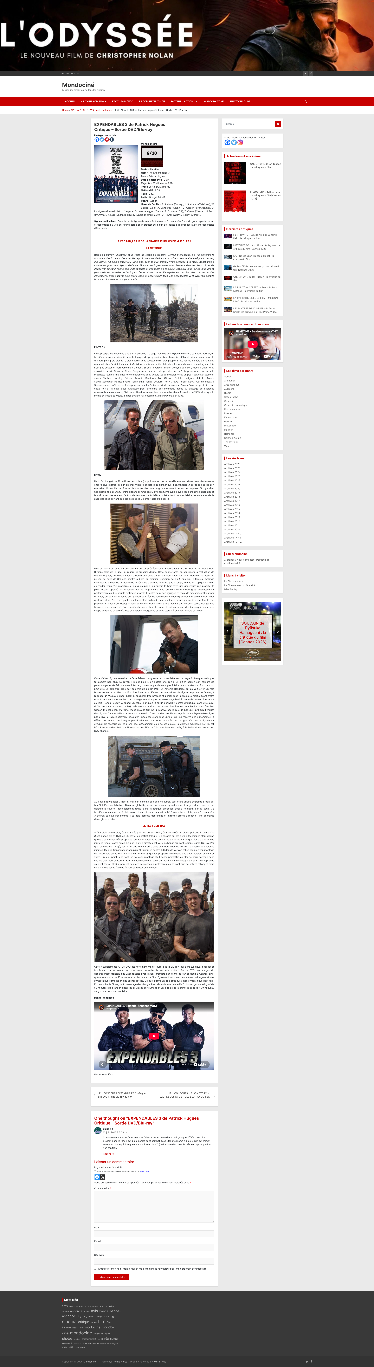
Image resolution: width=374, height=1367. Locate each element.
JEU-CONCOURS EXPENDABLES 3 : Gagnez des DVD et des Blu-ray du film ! (122, 1095)
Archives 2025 (232, 468)
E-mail (97, 1241)
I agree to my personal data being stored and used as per (123, 1171)
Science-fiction (232, 437)
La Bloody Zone (213, 101)
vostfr (82, 1347)
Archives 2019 (232, 492)
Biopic (227, 392)
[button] (242, 657)
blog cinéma (89, 1316)
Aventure (229, 388)
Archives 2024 (232, 472)
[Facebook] (97, 139)
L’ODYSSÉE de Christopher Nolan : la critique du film (252, 632)
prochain (77, 1339)
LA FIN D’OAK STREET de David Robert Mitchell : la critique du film (264, 195)
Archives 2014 (232, 513)
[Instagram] (240, 142)
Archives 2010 (232, 529)
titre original (112, 1343)
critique (84, 1322)
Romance (229, 433)
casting (109, 1316)
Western (228, 446)
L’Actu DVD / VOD (122, 101)
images (75, 1328)
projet (100, 1339)
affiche (65, 1311)
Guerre (228, 421)
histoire (66, 1327)
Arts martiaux (231, 384)
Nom (96, 1227)
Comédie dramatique (235, 405)
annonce (76, 1311)
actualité (109, 1306)
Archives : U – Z (233, 541)
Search (278, 124)
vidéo (71, 1347)
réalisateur (111, 1338)
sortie (103, 1343)
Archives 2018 (232, 496)
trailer (64, 1347)
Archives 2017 (232, 500)
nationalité (98, 1334)
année (87, 1311)
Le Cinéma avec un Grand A (239, 585)
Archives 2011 (231, 525)
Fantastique (230, 417)
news (107, 1333)
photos (67, 1338)
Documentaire (232, 409)
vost (77, 1347)
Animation (229, 380)
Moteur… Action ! (182, 101)
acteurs (79, 1306)
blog (79, 1316)
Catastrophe (231, 396)
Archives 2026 (232, 464)
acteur (72, 1306)
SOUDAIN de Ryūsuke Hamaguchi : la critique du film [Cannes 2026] (264, 167)
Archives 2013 (232, 517)
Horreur (228, 429)
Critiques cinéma (92, 101)
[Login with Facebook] (97, 1177)
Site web (99, 1254)
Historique (230, 425)
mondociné (81, 1332)
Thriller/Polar (231, 441)
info (81, 1328)
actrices (95, 1307)
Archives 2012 (232, 521)
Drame (228, 413)
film (101, 1321)
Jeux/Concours (240, 101)
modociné (92, 1327)
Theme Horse (119, 1361)
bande (103, 1311)
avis (94, 1311)
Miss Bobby (230, 589)
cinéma (69, 1321)
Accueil (70, 101)
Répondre (108, 1153)
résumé (67, 1343)
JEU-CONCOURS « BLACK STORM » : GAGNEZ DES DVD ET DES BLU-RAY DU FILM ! (185, 1097)
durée (94, 1322)
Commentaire (102, 1188)
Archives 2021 (232, 484)
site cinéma (93, 1343)
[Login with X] (102, 1177)
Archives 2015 (232, 509)
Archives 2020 (232, 488)
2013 (65, 1306)
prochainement (89, 1339)
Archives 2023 (232, 476)
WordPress (160, 1361)
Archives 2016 (232, 504)
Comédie (229, 401)
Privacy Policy (145, 1171)
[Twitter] (101, 139)
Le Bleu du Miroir (233, 581)
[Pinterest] (106, 139)
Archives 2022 (232, 480)
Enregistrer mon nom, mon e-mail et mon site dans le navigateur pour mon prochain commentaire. (152, 1268)
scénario (77, 1343)
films (109, 1322)
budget (99, 1316)
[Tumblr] (111, 139)
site (85, 1343)
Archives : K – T (232, 537)
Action (227, 376)
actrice (88, 1306)
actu (102, 1306)
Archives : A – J (232, 533)
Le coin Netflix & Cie (152, 101)
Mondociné (78, 84)
